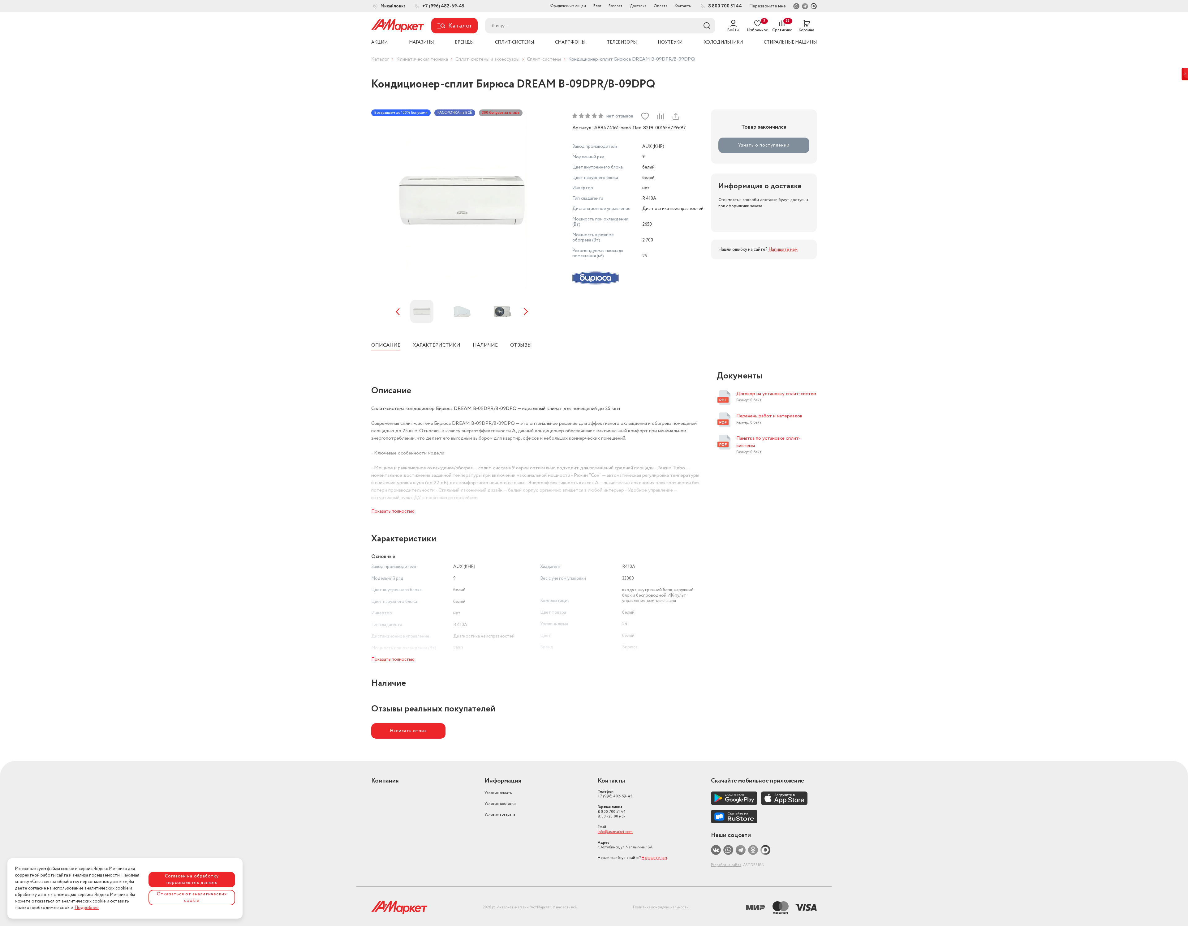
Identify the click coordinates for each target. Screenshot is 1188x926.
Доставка (638, 6)
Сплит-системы (544, 59)
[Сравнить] (660, 116)
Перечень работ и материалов (769, 416)
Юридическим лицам (568, 6)
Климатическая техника (422, 59)
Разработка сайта (726, 865)
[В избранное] (645, 116)
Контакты (683, 6)
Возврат (615, 6)
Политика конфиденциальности (661, 907)
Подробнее (87, 908)
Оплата (660, 6)
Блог (597, 6)
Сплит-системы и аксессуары (487, 59)
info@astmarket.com (615, 831)
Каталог (380, 59)
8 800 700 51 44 (612, 812)
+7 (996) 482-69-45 (615, 794)
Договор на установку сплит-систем (776, 393)
